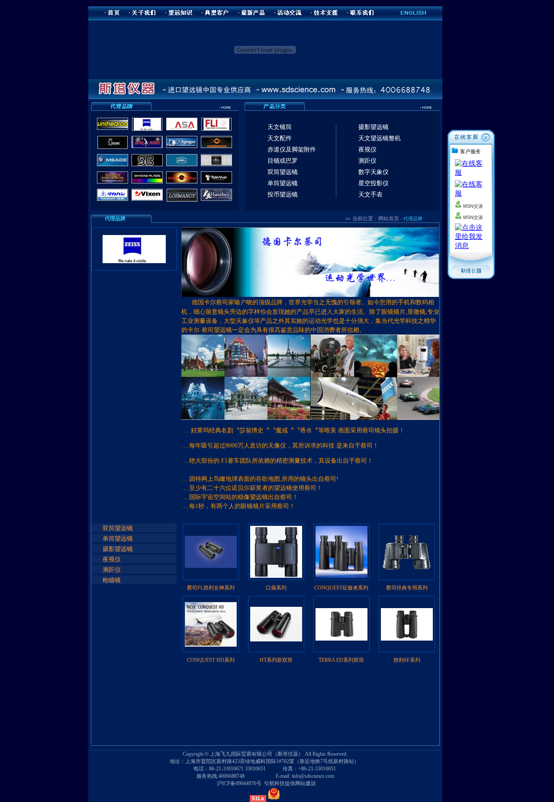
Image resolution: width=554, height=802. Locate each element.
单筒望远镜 (282, 183)
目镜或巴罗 (282, 160)
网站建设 (305, 783)
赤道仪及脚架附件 (291, 149)
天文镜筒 (279, 126)
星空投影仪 (373, 183)
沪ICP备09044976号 (239, 783)
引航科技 (274, 783)
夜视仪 (367, 149)
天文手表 (370, 194)
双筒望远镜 (282, 171)
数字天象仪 (373, 171)
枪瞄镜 (112, 580)
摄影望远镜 (373, 126)
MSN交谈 (472, 206)
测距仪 (367, 160)
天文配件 (279, 138)
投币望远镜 (282, 194)
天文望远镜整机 (379, 138)
